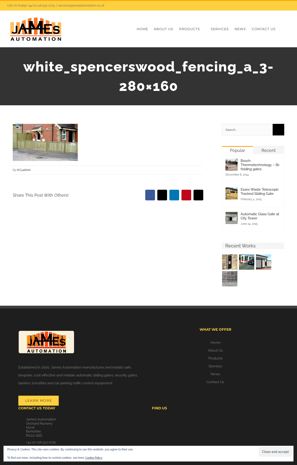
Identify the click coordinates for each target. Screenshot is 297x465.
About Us (215, 350)
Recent (268, 150)
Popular (237, 150)
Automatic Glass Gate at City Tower (260, 216)
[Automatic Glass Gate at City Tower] (232, 216)
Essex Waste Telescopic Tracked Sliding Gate (260, 191)
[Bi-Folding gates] (264, 262)
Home (215, 342)
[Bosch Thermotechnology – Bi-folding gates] (232, 162)
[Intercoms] (230, 262)
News (215, 374)
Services (215, 366)
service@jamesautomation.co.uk (81, 5)
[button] (282, 29)
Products (215, 358)
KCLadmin (24, 170)
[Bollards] (230, 278)
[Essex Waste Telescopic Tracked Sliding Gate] (232, 191)
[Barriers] (247, 262)
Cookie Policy (94, 457)
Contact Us (215, 382)
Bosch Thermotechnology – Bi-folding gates (260, 165)
